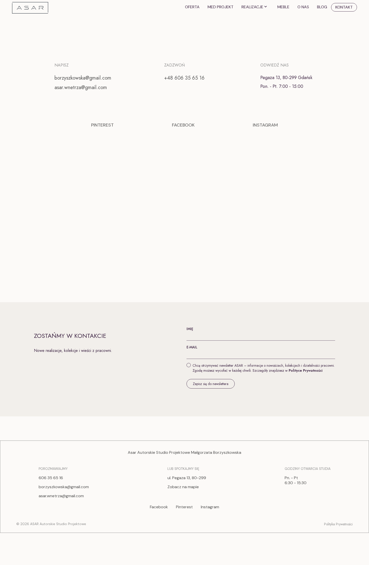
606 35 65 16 (51, 477)
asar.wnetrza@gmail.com (80, 87)
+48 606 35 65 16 (184, 78)
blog (322, 7)
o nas (303, 7)
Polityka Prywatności (338, 524)
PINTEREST (102, 125)
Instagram (210, 507)
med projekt (220, 7)
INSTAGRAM (265, 125)
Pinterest (184, 507)
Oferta (192, 7)
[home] (30, 7)
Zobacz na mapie (183, 486)
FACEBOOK (183, 125)
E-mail (192, 347)
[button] (255, 7)
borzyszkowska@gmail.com (82, 78)
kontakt (344, 7)
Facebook (159, 507)
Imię (190, 328)
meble (283, 7)
